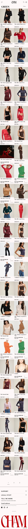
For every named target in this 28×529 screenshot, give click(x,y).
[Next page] (19, 482)
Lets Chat (14, 524)
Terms (7, 528)
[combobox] (1, 522)
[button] (6, 2)
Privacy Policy (5, 528)
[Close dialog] (27, 493)
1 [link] (8, 482)
